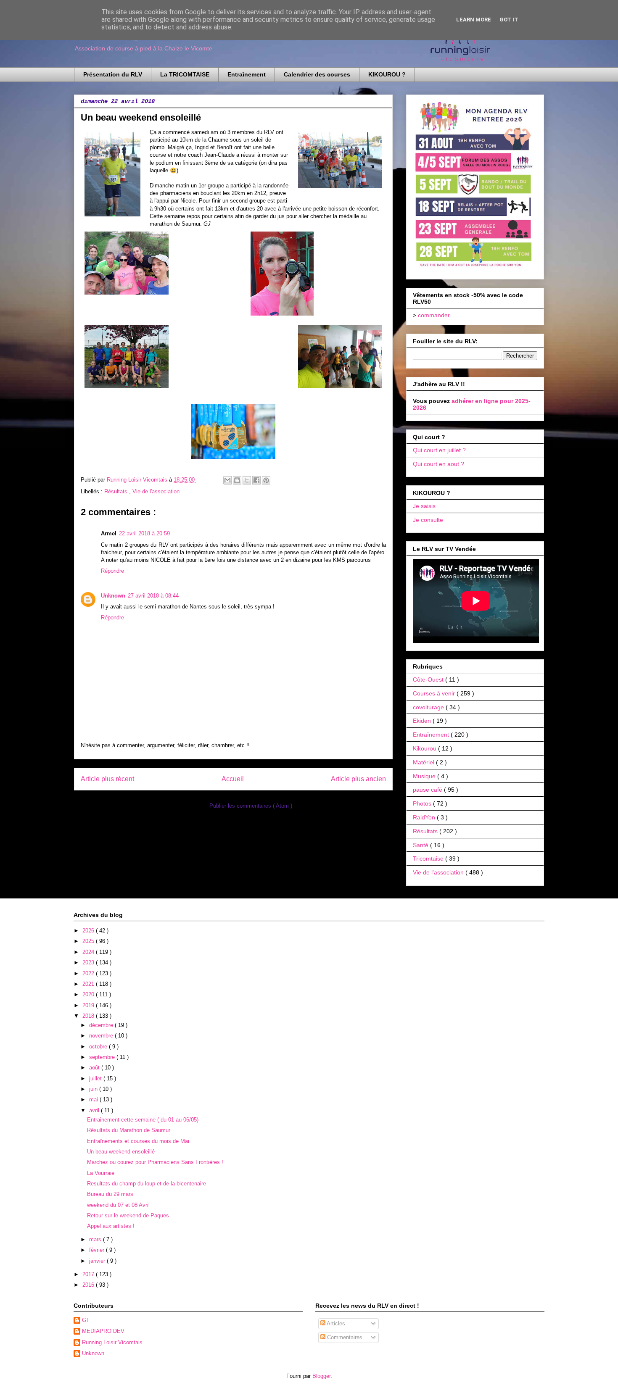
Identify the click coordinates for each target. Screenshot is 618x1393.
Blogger (321, 1376)
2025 (89, 941)
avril (95, 1110)
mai (94, 1099)
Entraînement (246, 74)
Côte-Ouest (429, 679)
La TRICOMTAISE (184, 74)
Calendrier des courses (317, 74)
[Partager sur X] (247, 480)
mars (96, 1239)
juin (94, 1089)
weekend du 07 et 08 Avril (118, 1205)
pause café (428, 789)
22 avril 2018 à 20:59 (144, 533)
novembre (102, 1035)
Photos (423, 803)
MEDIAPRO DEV (103, 1331)
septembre (102, 1057)
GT (86, 1320)
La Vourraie (100, 1173)
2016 (89, 1285)
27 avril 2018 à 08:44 (153, 595)
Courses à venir (435, 693)
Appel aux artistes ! (111, 1226)
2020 (89, 994)
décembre (102, 1025)
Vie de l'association (156, 491)
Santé (421, 845)
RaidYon (425, 817)
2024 (89, 952)
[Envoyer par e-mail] (227, 480)
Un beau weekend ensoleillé (121, 1151)
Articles (335, 1323)
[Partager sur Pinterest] (266, 480)
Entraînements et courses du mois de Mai (138, 1141)
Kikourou (425, 748)
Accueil (233, 778)
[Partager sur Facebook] (256, 480)
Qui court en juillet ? (439, 450)
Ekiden (423, 720)
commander (434, 315)
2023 (89, 962)
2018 (89, 1016)
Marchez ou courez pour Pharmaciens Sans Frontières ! (155, 1162)
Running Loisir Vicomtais (112, 1342)
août (95, 1067)
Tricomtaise (429, 858)
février (97, 1250)
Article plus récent (107, 778)
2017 (89, 1274)
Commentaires (343, 1337)
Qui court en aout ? (438, 464)
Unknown (113, 595)
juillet (96, 1078)
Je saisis (424, 506)
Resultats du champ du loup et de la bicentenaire (146, 1183)
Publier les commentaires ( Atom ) (250, 806)
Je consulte (428, 519)
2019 (89, 1005)
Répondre (112, 571)
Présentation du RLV (112, 74)
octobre (99, 1046)
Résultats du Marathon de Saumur (128, 1130)
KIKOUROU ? (387, 74)
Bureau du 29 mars (110, 1194)
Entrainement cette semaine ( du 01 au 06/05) (142, 1120)
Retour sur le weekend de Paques (128, 1215)
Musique (425, 776)
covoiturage (429, 707)
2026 (89, 930)
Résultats (116, 491)
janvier (98, 1261)
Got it (508, 19)
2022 (89, 973)
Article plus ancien (358, 778)
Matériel (424, 762)
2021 (89, 984)
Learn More (473, 19)
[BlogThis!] (237, 480)
